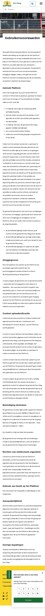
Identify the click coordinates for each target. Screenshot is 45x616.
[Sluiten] (42, 573)
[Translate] (33, 3)
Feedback (9, 574)
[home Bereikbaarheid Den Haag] (12, 4)
